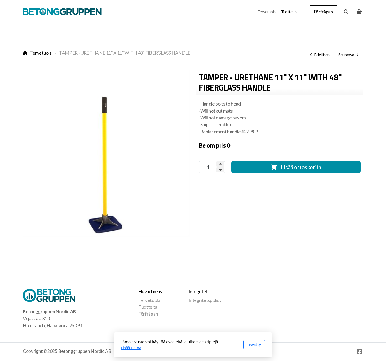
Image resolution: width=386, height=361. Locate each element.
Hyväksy (254, 344)
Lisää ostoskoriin (301, 167)
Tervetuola (41, 53)
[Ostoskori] (359, 12)
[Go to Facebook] (359, 352)
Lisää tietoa (131, 347)
